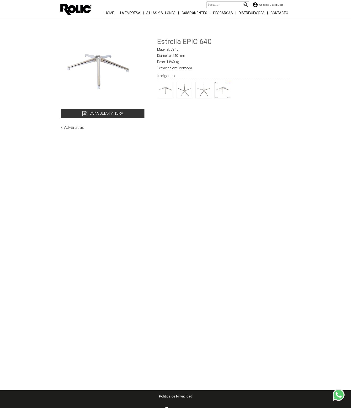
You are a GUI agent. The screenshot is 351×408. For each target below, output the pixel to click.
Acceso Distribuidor (271, 4)
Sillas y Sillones (161, 13)
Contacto (279, 13)
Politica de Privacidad (175, 396)
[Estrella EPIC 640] (165, 97)
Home (109, 13)
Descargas (223, 13)
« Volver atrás (72, 127)
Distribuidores (252, 13)
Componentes (194, 13)
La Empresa (130, 13)
